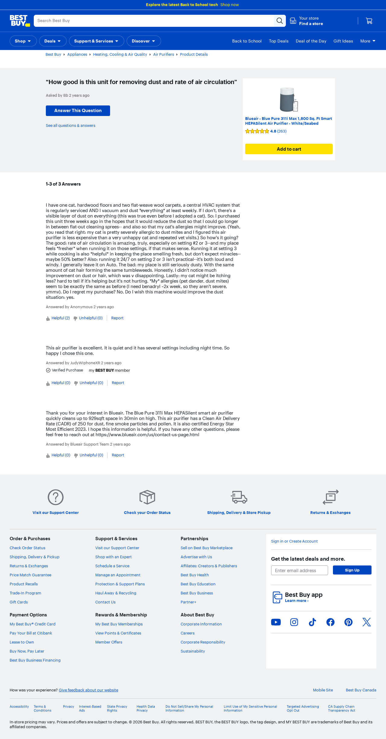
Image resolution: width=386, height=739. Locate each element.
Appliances (77, 54)
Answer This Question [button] (78, 110)
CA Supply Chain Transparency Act (341, 708)
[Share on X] (367, 622)
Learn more (296, 600)
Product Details (194, 54)
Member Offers (108, 642)
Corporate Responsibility (203, 642)
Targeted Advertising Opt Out (303, 708)
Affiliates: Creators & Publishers (209, 565)
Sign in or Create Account (294, 541)
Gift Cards (19, 602)
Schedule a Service (112, 565)
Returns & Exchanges (29, 565)
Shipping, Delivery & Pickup (34, 556)
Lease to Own (22, 642)
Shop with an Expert (113, 556)
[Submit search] (280, 21)
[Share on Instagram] (294, 622)
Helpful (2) (61, 317)
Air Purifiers (163, 54)
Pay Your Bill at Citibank (31, 633)
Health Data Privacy (146, 708)
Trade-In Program (25, 592)
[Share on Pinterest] (348, 622)
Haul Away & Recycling (115, 592)
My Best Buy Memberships (119, 624)
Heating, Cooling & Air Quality (120, 54)
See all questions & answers (70, 125)
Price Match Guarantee (30, 574)
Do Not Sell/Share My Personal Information (189, 708)
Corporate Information (201, 624)
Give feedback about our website (88, 690)
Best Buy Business (197, 592)
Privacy (68, 707)
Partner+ (188, 602)
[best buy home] (20, 21)
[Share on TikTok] (312, 622)
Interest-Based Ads (90, 708)
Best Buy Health (195, 574)
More (365, 41)
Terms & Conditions (42, 708)
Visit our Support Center (117, 547)
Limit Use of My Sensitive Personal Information (250, 708)
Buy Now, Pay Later (27, 651)
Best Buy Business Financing (35, 660)
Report (117, 317)
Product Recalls (24, 583)
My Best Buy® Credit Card (32, 624)
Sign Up (352, 570)
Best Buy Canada (361, 690)
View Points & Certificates (118, 633)
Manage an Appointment (118, 574)
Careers (188, 633)
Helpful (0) (61, 382)
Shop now (229, 4)
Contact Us (105, 602)
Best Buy (53, 54)
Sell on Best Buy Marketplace (207, 547)
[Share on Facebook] (330, 622)
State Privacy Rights (117, 708)
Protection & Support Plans (120, 583)
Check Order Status (27, 547)
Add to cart (289, 149)
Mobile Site (323, 690)
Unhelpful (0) (91, 317)
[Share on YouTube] (276, 622)
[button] (306, 20)
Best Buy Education (198, 583)
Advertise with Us (196, 556)
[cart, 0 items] (369, 20)
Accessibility (19, 707)
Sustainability (193, 651)
